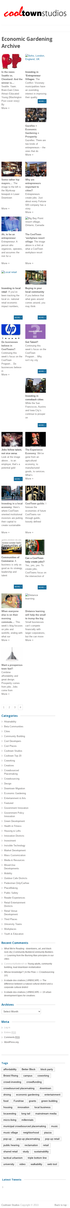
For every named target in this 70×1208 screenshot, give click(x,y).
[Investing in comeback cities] (35, 385)
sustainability (41, 1151)
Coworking (9, 760)
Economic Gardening (15, 793)
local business (42, 1107)
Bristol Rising (10, 1075)
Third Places (10, 919)
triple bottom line (37, 1157)
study (26, 1151)
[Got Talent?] (35, 331)
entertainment (52, 1094)
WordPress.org (11, 1042)
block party (47, 1069)
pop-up (7, 1138)
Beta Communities (13, 726)
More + (42, 101)
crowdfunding (34, 1081)
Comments (12, 1037)
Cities (7, 731)
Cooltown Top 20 (12, 755)
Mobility (8, 873)
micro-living (9, 1119)
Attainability (10, 721)
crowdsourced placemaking (18, 1088)
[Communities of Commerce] (12, 547)
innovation (23, 1107)
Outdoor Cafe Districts (15, 878)
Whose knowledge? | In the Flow (20, 972)
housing (7, 1107)
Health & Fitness (13, 826)
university (8, 1164)
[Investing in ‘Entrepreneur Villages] (35, 61)
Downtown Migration (14, 788)
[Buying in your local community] (35, 277)
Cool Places (10, 746)
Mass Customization (14, 855)
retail (46, 1145)
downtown (45, 1088)
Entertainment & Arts (15, 798)
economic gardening (27, 1094)
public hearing (11, 1145)
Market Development (15, 850)
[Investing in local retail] (12, 277)
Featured (8, 803)
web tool (52, 1164)
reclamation (31, 1145)
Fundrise (19, 1100)
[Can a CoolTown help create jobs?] (35, 547)
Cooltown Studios (13, 751)
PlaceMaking (11, 888)
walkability (36, 1164)
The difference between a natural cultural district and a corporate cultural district (28, 984)
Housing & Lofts (12, 831)
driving (7, 1094)
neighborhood (31, 1132)
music (54, 1126)
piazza (48, 1132)
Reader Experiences (14, 897)
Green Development (14, 821)
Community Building (14, 736)
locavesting (9, 1113)
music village (10, 1132)
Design (7, 783)
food (5, 1100)
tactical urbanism (13, 1157)
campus (27, 1075)
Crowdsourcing (11, 778)
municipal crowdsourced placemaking (24, 1126)
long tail (25, 1113)
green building (49, 1100)
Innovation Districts (14, 835)
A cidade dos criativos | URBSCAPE (21, 980)
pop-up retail (52, 1138)
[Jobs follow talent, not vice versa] (12, 439)
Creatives (9, 765)
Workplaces (10, 929)
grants (32, 1100)
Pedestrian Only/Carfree (16, 883)
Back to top (61, 1205)
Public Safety (11, 893)
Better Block (28, 1069)
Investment (10, 840)
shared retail (10, 1151)
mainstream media (46, 1113)
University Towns (13, 924)
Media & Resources (14, 860)
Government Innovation (16, 808)
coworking (43, 1075)
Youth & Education (14, 934)
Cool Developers (12, 741)
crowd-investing (12, 1081)
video (22, 1164)
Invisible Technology (14, 845)
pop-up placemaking (28, 1138)
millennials (27, 1119)
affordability (10, 1069)
